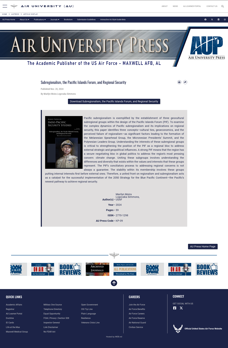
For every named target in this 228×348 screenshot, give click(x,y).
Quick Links (14, 296)
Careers (134, 296)
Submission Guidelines (86, 19)
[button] (4, 6)
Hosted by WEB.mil (114, 337)
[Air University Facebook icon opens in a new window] (175, 308)
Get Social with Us (183, 303)
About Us (24, 19)
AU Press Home (8, 19)
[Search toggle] (223, 6)
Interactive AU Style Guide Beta (112, 19)
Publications (39, 19)
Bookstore (68, 19)
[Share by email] (185, 82)
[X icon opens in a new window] (181, 308)
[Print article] (179, 82)
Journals (54, 19)
